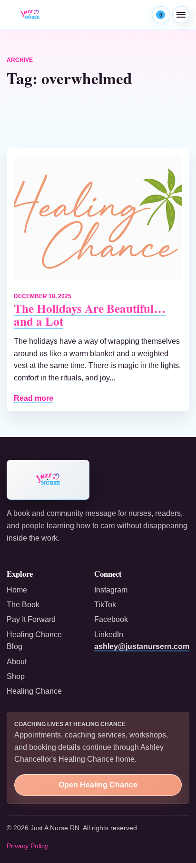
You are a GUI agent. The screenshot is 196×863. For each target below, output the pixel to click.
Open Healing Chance (98, 785)
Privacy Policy (27, 846)
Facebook (111, 619)
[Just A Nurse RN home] (30, 14)
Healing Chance (34, 691)
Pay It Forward (31, 619)
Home (17, 590)
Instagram (110, 590)
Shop (16, 676)
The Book (23, 605)
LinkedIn (108, 634)
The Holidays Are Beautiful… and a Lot (90, 315)
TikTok (105, 605)
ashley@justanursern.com (141, 646)
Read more (33, 398)
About (17, 662)
